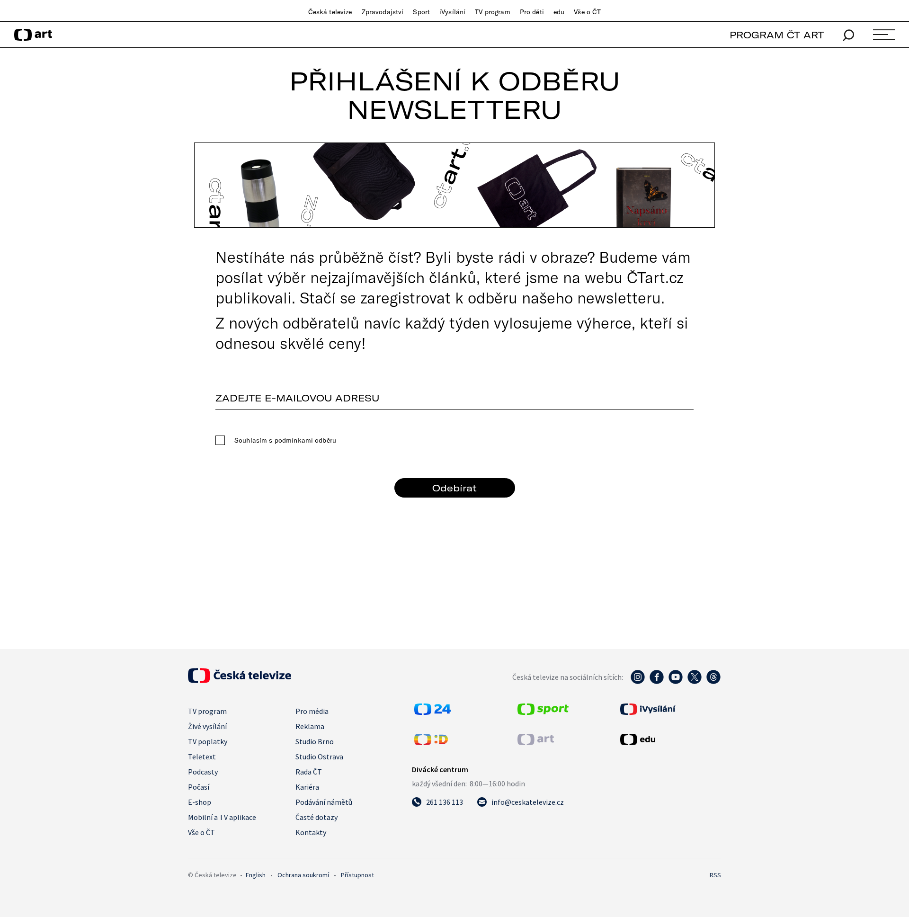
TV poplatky (207, 741)
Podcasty (203, 771)
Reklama (309, 726)
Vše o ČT (587, 12)
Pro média (312, 711)
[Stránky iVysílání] (669, 709)
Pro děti (532, 12)
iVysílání (452, 12)
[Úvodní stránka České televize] (239, 680)
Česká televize (330, 12)
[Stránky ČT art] (535, 742)
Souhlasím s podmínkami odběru (285, 440)
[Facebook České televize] (656, 681)
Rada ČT (308, 771)
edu (558, 12)
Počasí (198, 787)
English (256, 875)
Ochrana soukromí (303, 875)
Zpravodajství (383, 12)
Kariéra (307, 787)
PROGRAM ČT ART (777, 35)
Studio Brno (314, 741)
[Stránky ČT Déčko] (431, 742)
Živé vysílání (207, 726)
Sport (421, 12)
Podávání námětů (323, 802)
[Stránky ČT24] (432, 712)
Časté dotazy (316, 817)
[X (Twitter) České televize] (694, 681)
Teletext (202, 756)
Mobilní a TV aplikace (222, 817)
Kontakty (310, 832)
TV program (492, 12)
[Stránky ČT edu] (669, 739)
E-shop (199, 802)
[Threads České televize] (713, 681)
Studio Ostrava (319, 756)
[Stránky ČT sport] (543, 712)
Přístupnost (357, 875)
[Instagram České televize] (637, 681)
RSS (715, 875)
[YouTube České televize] (675, 681)
